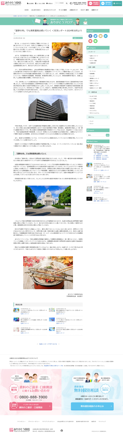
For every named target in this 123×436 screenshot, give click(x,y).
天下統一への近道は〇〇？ (101, 199)
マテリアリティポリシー (48, 421)
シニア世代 (93, 103)
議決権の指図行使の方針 (82, 421)
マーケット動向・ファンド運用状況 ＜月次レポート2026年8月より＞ (102, 178)
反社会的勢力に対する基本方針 (65, 421)
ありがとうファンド (50, 10)
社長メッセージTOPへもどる (48, 344)
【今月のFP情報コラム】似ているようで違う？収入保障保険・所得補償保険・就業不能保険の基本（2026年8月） (102, 149)
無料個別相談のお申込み (92, 406)
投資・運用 (91, 67)
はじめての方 (93, 96)
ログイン (118, 3)
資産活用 (92, 108)
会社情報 (31, 3)
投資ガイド (95, 10)
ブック (91, 121)
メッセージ (91, 52)
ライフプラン (93, 110)
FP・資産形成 (92, 92)
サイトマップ (102, 421)
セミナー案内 (85, 10)
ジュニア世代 (93, 98)
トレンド (92, 76)
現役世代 (92, 101)
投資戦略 (92, 73)
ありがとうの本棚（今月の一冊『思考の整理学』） (102, 188)
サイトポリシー (21, 421)
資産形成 (92, 106)
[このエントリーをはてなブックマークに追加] (106, 37)
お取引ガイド (74, 10)
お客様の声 (93, 63)
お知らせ (92, 58)
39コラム (91, 117)
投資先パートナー (94, 85)
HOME (27, 10)
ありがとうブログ (22, 16)
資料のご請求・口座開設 (30, 406)
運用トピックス (94, 81)
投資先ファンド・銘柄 (95, 88)
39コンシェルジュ (94, 113)
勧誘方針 (93, 421)
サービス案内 (63, 10)
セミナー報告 (93, 60)
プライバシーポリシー (34, 421)
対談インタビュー (94, 83)
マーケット (93, 71)
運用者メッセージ (94, 78)
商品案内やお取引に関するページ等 (53, 365)
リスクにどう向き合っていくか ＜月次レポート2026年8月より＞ (102, 166)
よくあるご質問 (41, 3)
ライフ (91, 123)
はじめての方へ (36, 10)
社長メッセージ (78, 38)
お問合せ (50, 3)
